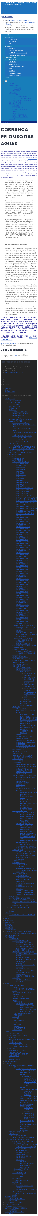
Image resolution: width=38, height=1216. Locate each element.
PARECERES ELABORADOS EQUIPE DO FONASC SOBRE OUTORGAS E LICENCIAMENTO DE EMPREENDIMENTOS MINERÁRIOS (26, 769)
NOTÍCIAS (12, 71)
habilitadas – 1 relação (29, 682)
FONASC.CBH (9, 37)
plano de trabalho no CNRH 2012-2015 (30, 694)
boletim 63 (20, 473)
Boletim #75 (20, 469)
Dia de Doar (9, 928)
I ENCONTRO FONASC (28, 718)
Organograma (13, 896)
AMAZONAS (9, 1213)
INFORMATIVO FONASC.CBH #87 (22, 570)
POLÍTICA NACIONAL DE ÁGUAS (24, 775)
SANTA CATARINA (19, 1028)
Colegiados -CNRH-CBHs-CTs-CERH (21, 1065)
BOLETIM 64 (21, 475)
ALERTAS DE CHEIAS (23, 877)
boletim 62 (20, 471)
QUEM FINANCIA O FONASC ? (23, 449)
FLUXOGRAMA (21, 781)
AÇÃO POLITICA (18, 458)
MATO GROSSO (18, 1015)
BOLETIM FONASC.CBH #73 (26, 497)
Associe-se (4, 122)
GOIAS (14, 1000)
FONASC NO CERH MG (20, 950)
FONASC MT (13, 1200)
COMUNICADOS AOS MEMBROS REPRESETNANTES (24, 646)
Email (6, 390)
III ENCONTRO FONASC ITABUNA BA (28, 724)
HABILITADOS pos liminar (29, 689)
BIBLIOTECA (12, 48)
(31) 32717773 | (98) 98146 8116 (19, 20)
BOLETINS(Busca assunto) (18, 53)
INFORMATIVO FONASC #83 (26, 510)
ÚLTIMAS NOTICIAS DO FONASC (17, 1208)
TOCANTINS (17, 1030)
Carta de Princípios (15, 400)
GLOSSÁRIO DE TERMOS (17, 1050)
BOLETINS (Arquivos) (16, 51)
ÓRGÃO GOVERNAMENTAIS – (19, 1054)
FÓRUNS (12, 1048)
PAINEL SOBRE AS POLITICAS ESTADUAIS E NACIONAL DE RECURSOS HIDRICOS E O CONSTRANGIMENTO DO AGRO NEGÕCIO (25, 743)
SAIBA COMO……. (18, 863)
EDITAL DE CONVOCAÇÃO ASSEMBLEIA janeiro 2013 (22, 1045)
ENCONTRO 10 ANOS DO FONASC (28, 715)
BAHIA (14, 987)
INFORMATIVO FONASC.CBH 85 (22, 622)
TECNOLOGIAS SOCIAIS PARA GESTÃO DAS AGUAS (26, 847)
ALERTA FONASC (22, 876)
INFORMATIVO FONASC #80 (26, 508)
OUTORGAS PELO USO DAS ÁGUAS (28, 1125)
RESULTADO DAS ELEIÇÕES (30, 698)
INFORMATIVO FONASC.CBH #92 (22, 589)
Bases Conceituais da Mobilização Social (27, 815)
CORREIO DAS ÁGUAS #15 (25, 653)
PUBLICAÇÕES (17, 850)
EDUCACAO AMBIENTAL (25, 812)
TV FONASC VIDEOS (19, 864)
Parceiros (15, 404)
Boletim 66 (20, 478)
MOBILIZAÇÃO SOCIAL (24, 824)
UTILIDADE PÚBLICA (15, 75)
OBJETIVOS (20, 785)
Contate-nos (13, 408)
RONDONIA (16, 1024)
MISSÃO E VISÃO (15, 454)
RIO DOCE (16, 978)
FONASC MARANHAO (20, 998)
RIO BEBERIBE (17, 1171)
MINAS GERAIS (14, 939)
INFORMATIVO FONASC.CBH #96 (22, 604)
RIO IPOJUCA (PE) (18, 1143)
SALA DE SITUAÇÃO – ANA (25, 894)
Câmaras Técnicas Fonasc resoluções (24, 625)
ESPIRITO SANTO (18, 996)
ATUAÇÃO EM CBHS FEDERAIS (23, 1148)
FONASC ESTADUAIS (16, 985)
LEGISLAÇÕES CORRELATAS (22, 755)
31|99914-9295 (10, 392)
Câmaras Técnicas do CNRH (25, 777)
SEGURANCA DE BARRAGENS (23, 1137)
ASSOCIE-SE (13, 39)
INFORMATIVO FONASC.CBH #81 (22, 555)
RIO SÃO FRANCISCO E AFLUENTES (20, 1181)
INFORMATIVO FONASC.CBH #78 (22, 552)
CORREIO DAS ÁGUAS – (20, 649)
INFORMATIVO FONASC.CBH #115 (23, 548)
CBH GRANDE (21, 1150)
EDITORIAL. (13, 1210)
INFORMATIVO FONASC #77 (26, 506)
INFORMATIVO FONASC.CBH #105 (23, 533)
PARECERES (16, 762)
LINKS (10, 69)
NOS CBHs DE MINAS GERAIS (23, 952)
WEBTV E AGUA (14, 1059)
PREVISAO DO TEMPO (24, 892)
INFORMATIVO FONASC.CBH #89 (22, 578)
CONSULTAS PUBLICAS (16, 66)
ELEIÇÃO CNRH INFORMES (26, 702)
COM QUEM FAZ (15, 402)
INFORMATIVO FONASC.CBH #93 (22, 592)
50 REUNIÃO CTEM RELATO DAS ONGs (29, 1109)
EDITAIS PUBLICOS (15, 1043)
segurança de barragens (20, 905)
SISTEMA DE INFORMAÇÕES (26, 808)
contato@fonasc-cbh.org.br (14, 372)
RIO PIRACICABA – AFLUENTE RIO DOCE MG (25, 969)
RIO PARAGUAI (17, 1174)
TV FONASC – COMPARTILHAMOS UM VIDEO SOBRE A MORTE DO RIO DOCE (26, 869)
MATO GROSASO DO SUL (21, 1013)
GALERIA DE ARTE (19, 749)
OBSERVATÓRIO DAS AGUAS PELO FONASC (22, 758)
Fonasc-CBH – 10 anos (20, 413)
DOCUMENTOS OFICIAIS (17, 55)
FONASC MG (9, 937)
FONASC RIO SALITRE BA (25, 989)
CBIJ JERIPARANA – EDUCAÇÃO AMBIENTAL (27, 820)
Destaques (12, 410)
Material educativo (11, 1061)
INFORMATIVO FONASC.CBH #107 (23, 540)
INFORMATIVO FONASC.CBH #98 (22, 611)
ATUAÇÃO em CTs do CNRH (26, 1069)
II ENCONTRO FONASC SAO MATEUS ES (28, 721)
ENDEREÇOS (13, 443)
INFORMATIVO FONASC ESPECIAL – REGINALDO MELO (25, 514)
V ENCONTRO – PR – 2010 (21, 438)
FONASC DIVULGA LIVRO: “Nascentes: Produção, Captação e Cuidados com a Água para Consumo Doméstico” (21, 933)
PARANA (15, 1019)
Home (7, 983)
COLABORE (12, 42)
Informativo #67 (17, 753)
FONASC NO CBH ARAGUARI (22, 962)
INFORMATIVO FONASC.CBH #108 (23, 544)
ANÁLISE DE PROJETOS (28, 1096)
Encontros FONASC (15, 421)
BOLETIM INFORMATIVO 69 (26, 499)
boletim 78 (20, 486)
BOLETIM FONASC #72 (24, 491)
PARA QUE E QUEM (19, 761)
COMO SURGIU (14, 406)
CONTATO (12, 62)
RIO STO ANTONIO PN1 (25, 976)
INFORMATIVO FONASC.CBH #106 (23, 537)
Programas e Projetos (19, 811)
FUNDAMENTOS (22, 783)
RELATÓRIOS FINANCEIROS (19, 907)
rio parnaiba (16, 1178)
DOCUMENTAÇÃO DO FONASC (20, 419)
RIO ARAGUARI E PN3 (20, 1169)
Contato (11, 911)
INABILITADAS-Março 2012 (29, 674)
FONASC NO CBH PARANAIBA (22, 1153)
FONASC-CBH (10, 399)
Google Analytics (18, 415)
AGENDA (7, 78)
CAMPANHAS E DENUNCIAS (22, 638)
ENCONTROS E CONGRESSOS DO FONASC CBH (26, 710)
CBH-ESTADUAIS (10, 57)
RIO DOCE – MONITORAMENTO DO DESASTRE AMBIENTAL (27, 1164)
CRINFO (8, 388)
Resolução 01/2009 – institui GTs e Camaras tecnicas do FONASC (25, 629)
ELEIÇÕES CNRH (18, 666)
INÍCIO (7, 35)
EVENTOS (16, 707)
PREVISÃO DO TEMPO (24, 890)
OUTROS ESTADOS (11, 1197)
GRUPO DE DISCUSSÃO (20, 751)
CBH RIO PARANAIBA (20, 941)
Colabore (8, 924)
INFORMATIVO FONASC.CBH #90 (22, 581)
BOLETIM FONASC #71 (24, 490)
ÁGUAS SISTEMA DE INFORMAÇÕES (22, 1039)
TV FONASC (16, 417)
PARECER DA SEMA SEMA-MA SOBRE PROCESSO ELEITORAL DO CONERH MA (28, 1008)
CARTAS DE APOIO (27, 844)
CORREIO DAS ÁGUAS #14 (25, 651)
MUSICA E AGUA (15, 1052)
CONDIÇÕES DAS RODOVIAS (22, 880)
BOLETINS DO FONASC (20, 462)
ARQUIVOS (8, 46)
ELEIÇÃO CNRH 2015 (20, 664)
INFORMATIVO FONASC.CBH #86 (22, 566)
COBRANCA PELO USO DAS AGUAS (28, 793)
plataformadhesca (22, 842)
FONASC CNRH (10, 929)
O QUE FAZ (13, 456)
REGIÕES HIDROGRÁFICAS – (19, 1139)
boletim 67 (20, 480)
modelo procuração (26, 705)
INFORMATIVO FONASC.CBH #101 (23, 518)
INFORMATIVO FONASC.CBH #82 (22, 559)
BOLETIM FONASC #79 (24, 495)
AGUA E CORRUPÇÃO (16, 1033)
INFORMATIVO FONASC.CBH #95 (22, 600)
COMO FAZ (9, 926)
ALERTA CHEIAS (10, 916)
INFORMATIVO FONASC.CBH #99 (22, 618)
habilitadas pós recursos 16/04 (29, 685)
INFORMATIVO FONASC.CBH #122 (23, 464)
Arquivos (8, 918)
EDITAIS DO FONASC (20, 657)
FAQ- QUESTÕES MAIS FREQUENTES (22, 447)
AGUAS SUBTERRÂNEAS (26, 1075)
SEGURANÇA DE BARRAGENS (15, 1206)
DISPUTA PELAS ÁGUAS (17, 1132)
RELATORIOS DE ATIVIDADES (19, 898)
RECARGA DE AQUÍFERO (14, 1202)
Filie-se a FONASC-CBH (17, 451)
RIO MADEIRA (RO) (19, 1173)
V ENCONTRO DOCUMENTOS (22, 440)
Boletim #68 (20, 467)
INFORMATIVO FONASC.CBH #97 (22, 607)
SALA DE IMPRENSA (15, 73)
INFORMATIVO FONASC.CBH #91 (22, 585)
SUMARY (12, 909)
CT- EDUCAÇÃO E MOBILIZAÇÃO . (26, 1105)
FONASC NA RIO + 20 (24, 736)
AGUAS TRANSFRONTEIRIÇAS (28, 1088)
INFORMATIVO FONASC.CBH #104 (23, 529)
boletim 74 (20, 484)
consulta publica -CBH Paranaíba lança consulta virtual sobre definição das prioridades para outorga (25, 945)
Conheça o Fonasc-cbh (19, 412)
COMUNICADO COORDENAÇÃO (30, 678)
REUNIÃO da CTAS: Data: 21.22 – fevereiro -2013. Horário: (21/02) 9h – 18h (24, 901)
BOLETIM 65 (21, 477)
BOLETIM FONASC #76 (24, 493)
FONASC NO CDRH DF (17, 1199)
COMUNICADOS (14, 64)
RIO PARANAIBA (18, 1176)
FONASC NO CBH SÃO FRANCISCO (24, 1157)
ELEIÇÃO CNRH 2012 (23, 670)
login (16, 355)
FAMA (18, 735)
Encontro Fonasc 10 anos (20, 423)
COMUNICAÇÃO (10, 60)
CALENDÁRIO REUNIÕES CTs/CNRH (22, 915)
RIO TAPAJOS (17, 1184)
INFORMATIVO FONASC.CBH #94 (22, 596)
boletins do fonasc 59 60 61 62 (26, 501)
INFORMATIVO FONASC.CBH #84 (22, 563)
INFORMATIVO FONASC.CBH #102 (23, 522)
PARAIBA (15, 1017)
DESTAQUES (16, 655)
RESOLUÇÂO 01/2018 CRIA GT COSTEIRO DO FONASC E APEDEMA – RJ (26, 634)
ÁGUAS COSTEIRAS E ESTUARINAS (27, 1071)
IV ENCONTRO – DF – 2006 (22, 436)
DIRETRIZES (20, 779)
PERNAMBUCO (18, 1020)
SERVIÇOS (12, 44)
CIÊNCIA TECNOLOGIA (28, 1098)
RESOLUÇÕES (17, 861)
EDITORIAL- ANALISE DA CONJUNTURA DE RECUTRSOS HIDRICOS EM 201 (23, 660)
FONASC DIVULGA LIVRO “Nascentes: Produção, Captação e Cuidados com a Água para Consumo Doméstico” (25, 855)
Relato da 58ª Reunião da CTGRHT (28, 1093)
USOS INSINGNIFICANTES (14, 1212)
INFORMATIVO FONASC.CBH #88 (22, 574)
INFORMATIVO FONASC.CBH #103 (23, 526)
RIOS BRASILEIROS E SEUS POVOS (21, 1141)
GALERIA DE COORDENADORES (20, 452)
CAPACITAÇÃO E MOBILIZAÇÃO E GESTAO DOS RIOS (30, 1116)
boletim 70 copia (22, 482)
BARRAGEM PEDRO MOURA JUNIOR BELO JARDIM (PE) (26, 1146)
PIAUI (14, 1022)
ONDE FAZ (8, 1063)
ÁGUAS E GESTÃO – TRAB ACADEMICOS (18, 1036)
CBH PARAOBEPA (22, 957)
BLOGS (11, 1041)
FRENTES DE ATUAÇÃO (17, 1135)
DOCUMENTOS (26, 671)
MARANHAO (17, 1002)
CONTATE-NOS (18, 445)
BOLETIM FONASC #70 (24, 488)
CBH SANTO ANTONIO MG (26, 959)
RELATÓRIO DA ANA (8, 343)
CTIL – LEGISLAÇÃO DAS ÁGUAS (27, 1121)
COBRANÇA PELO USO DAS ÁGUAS (28, 1101)
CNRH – (15, 1067)
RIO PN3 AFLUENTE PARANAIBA (23, 973)
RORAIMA (16, 1026)
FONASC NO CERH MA (24, 1004)
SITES (11, 1058)
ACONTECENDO (18, 460)
